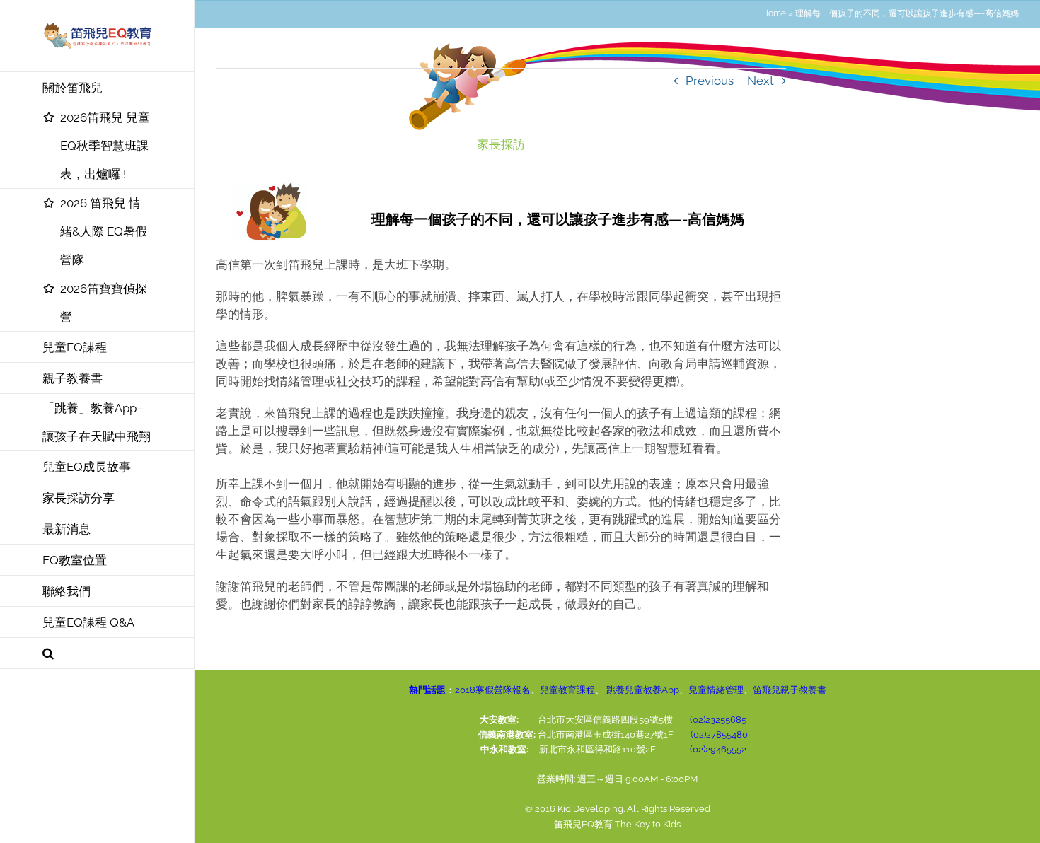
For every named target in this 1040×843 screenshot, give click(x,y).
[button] (97, 653)
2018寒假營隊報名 (493, 690)
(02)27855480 (719, 734)
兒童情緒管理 (716, 690)
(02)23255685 (718, 719)
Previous (710, 81)
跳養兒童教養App (641, 690)
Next (760, 81)
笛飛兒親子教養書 (789, 690)
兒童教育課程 (567, 690)
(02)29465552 (718, 749)
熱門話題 (427, 690)
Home (774, 13)
